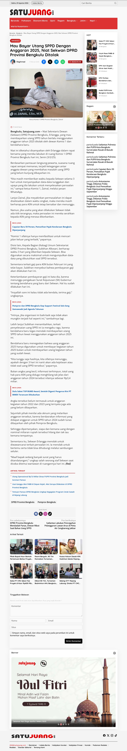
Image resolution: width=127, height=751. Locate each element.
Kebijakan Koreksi (59, 745)
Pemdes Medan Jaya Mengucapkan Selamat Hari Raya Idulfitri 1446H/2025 (44, 721)
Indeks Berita (44, 745)
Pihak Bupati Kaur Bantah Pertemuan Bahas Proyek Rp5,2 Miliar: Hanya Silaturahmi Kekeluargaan (21, 557)
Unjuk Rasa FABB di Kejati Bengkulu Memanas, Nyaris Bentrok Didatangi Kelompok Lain (106, 54)
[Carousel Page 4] (103, 127)
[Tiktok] (50, 514)
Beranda (12, 33)
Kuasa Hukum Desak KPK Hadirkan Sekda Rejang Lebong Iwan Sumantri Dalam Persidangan (70, 557)
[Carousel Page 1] (96, 127)
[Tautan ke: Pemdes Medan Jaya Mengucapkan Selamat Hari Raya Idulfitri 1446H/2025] (63, 692)
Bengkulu (19, 33)
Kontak (87, 745)
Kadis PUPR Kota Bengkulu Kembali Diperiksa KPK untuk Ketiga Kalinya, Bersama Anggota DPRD (107, 91)
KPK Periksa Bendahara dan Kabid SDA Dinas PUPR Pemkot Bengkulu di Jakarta (107, 79)
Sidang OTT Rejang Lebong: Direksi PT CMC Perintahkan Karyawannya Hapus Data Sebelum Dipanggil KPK (71, 582)
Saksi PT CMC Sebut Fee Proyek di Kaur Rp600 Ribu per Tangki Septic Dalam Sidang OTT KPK (21, 582)
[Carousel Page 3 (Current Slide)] (101, 127)
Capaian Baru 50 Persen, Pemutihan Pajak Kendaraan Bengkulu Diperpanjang (100, 173)
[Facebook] (36, 514)
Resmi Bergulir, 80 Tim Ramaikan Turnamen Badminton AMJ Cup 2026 (45, 557)
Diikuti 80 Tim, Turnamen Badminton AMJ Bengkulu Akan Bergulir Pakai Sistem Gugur (46, 582)
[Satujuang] (32, 12)
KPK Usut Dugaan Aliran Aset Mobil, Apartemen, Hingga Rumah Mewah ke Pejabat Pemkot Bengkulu (106, 67)
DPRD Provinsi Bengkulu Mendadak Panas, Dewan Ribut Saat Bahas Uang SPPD (24, 524)
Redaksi (13, 747)
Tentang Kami (39, 747)
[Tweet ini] (50, 62)
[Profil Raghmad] (13, 62)
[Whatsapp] (63, 62)
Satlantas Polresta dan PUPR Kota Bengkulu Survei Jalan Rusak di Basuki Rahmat (101, 148)
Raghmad (20, 62)
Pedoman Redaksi (100, 745)
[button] (115, 3)
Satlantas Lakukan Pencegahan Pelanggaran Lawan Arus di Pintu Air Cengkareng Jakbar (60, 524)
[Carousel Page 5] (106, 127)
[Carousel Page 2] (98, 127)
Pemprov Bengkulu (47, 502)
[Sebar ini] (44, 62)
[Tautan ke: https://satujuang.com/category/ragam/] (114, 106)
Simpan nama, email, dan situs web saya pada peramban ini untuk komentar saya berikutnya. (42, 634)
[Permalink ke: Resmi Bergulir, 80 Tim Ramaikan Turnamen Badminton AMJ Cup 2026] (46, 546)
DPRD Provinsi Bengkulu (22, 502)
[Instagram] (45, 514)
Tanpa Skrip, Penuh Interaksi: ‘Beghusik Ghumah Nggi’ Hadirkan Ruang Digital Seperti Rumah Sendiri (100, 123)
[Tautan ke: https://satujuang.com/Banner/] (114, 653)
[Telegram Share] (56, 62)
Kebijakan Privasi (75, 745)
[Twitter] (41, 514)
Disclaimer (33, 745)
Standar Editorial (24, 747)
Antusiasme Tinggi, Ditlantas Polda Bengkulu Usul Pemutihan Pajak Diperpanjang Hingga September (99, 186)
